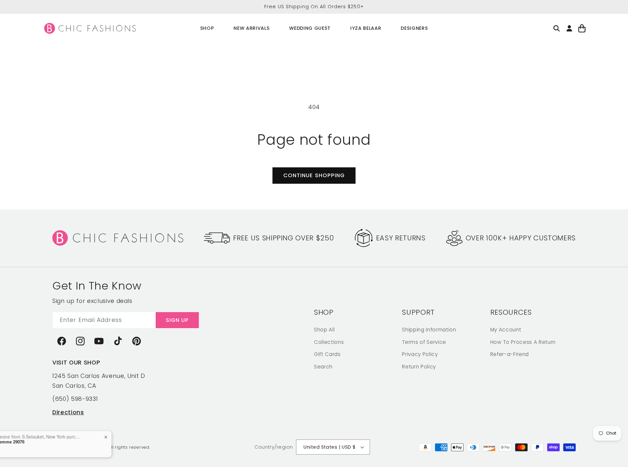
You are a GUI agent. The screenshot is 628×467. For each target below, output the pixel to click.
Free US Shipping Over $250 (283, 238)
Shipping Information (429, 329)
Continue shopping (314, 175)
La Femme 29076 (51, 441)
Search (323, 366)
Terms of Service (424, 341)
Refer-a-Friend (509, 353)
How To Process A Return (523, 341)
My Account (505, 329)
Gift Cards (327, 353)
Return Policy (419, 366)
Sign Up (177, 320)
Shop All (324, 329)
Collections (329, 341)
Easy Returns (401, 238)
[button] (207, 28)
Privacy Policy (420, 353)
